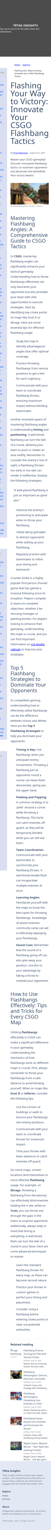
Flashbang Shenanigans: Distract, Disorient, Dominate (36, 1375)
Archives (6, 1499)
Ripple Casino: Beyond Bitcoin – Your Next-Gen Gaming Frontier (36, 1447)
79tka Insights (25, 25)
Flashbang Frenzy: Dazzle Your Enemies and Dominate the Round (35, 1423)
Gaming (26, 64)
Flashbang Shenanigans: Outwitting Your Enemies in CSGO (33, 1398)
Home (17, 64)
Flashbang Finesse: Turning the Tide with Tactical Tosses (35, 1354)
